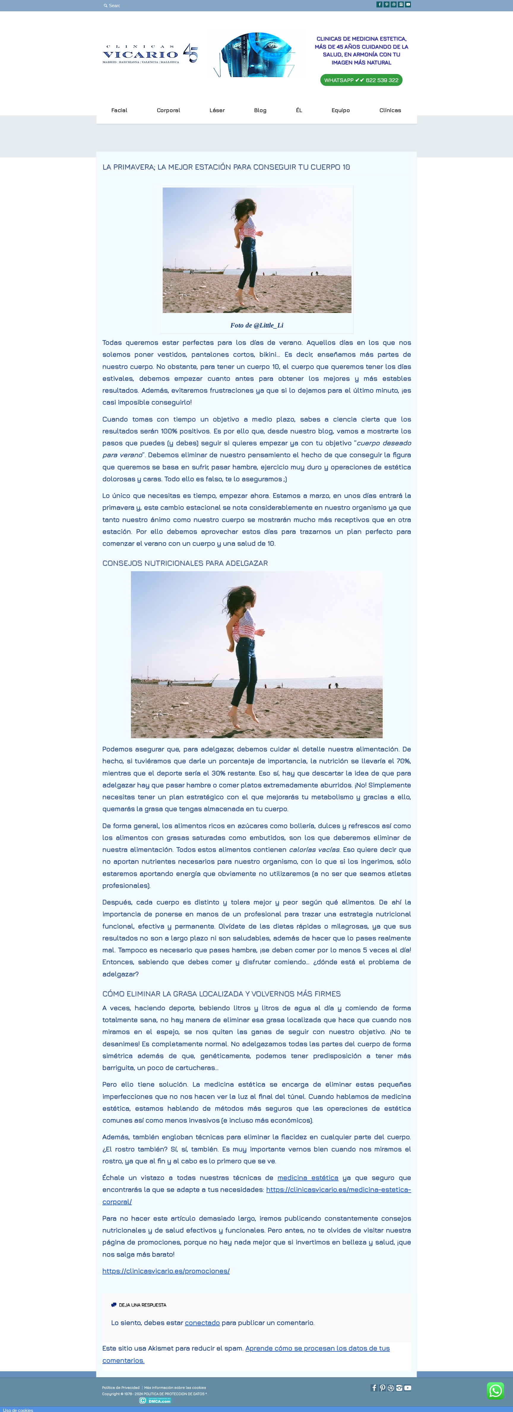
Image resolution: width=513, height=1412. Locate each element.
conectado (202, 1322)
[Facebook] (379, 4)
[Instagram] (401, 4)
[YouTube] (408, 4)
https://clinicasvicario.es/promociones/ (166, 1271)
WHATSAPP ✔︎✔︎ (361, 80)
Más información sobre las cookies (175, 1387)
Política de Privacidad (121, 1387)
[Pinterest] (387, 4)
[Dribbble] (394, 4)
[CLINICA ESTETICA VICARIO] (150, 62)
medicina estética (308, 1177)
